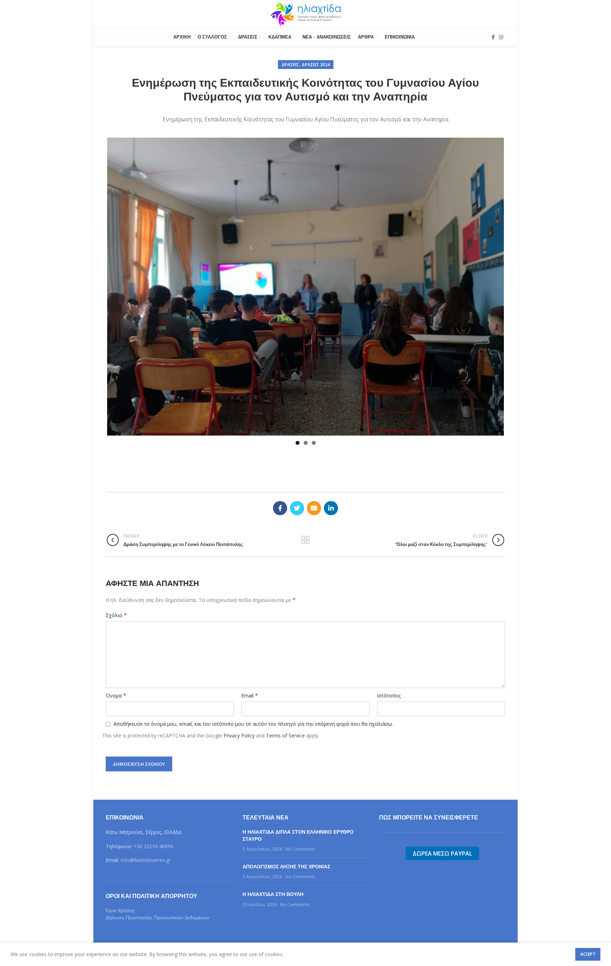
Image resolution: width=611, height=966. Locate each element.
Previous (96, 248)
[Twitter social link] (297, 485)
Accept (587, 954)
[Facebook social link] (493, 37)
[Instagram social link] (501, 37)
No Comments (300, 826)
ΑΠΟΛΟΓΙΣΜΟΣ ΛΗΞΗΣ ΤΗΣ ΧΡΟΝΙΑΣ (286, 844)
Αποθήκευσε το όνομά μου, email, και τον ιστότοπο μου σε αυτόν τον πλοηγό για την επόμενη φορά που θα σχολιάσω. (253, 701)
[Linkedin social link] (331, 485)
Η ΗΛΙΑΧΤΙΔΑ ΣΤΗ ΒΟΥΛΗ (273, 871)
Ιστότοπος (389, 672)
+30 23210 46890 (153, 823)
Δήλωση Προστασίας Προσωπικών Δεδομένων (157, 895)
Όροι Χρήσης (120, 888)
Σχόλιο (116, 592)
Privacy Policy (239, 712)
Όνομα (116, 673)
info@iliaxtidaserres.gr (146, 837)
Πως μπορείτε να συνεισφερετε (428, 795)
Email (249, 673)
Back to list (305, 517)
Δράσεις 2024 (316, 65)
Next (514, 248)
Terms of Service (285, 712)
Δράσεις (290, 65)
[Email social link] (314, 485)
